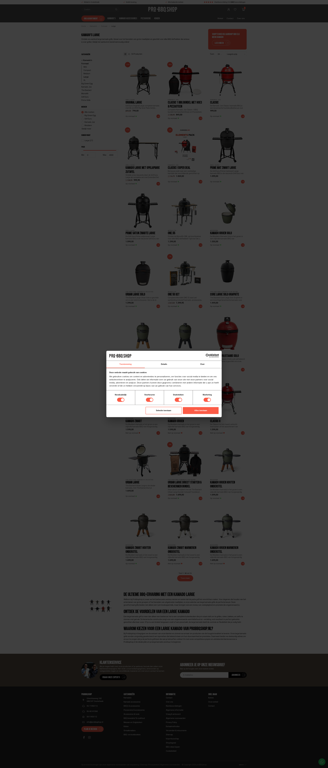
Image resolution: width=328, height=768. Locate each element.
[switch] (149, 400)
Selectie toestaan (163, 410)
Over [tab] (202, 364)
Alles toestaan (200, 410)
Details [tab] (164, 364)
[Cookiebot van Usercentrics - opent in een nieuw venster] (207, 356)
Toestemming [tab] (125, 364)
